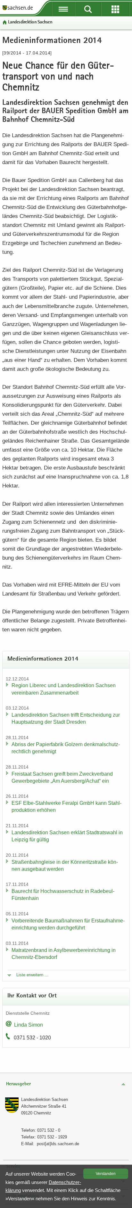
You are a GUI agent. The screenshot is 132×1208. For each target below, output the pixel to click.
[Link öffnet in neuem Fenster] (17, 9)
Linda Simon (28, 1025)
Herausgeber (18, 1084)
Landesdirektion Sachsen (30, 22)
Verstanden (106, 1173)
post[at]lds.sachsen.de (58, 1143)
